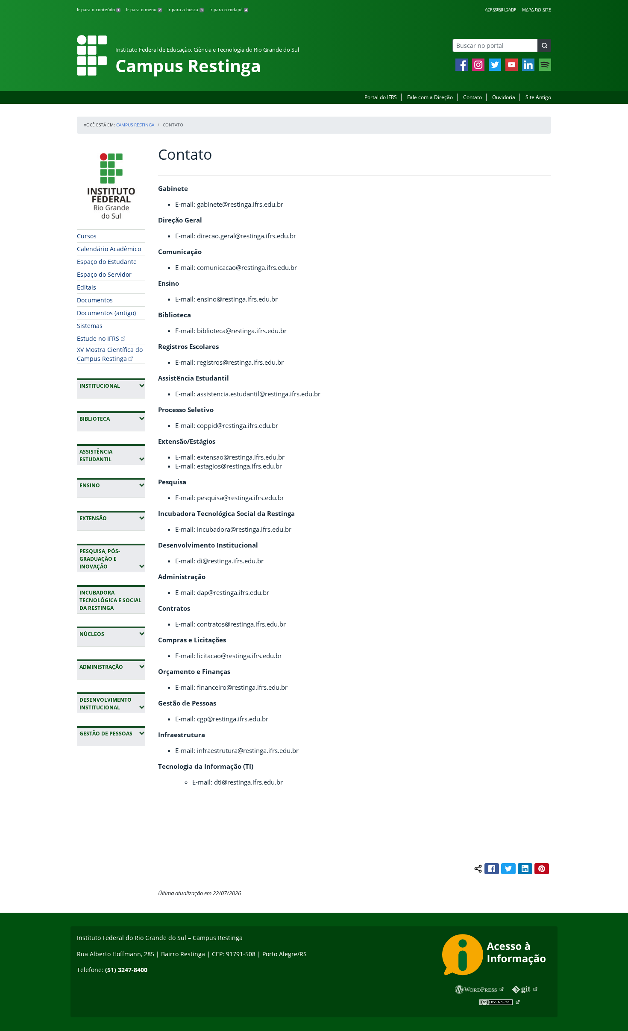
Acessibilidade (500, 9)
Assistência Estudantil (112, 455)
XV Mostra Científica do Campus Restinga (110, 354)
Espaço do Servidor (104, 274)
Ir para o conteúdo (98, 9)
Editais (86, 287)
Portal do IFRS (380, 97)
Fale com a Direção (430, 97)
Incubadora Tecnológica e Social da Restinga (110, 600)
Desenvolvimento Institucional (112, 703)
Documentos (95, 300)
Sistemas (90, 326)
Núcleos (112, 634)
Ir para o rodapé (228, 9)
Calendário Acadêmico (109, 249)
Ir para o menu (143, 9)
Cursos (87, 236)
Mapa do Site (536, 9)
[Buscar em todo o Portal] (544, 45)
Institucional (112, 386)
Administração (112, 667)
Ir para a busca (184, 9)
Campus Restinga (135, 125)
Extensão (112, 518)
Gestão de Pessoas (112, 733)
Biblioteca (112, 418)
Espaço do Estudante (107, 262)
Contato (472, 97)
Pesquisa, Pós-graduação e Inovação (112, 559)
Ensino (112, 485)
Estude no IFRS (98, 338)
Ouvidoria (503, 97)
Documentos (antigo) (106, 313)
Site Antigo (538, 97)
